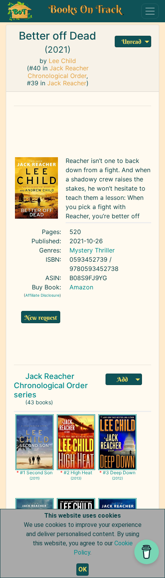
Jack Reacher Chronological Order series (51, 385)
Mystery (81, 250)
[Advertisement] (82, 129)
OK (82, 569)
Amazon (81, 287)
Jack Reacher (66, 83)
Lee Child (62, 61)
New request (41, 317)
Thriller (105, 250)
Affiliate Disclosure (42, 295)
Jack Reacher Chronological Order (58, 71)
